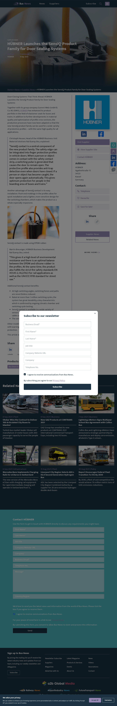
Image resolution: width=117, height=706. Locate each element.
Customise (108, 700)
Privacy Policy (59, 380)
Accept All (95, 700)
